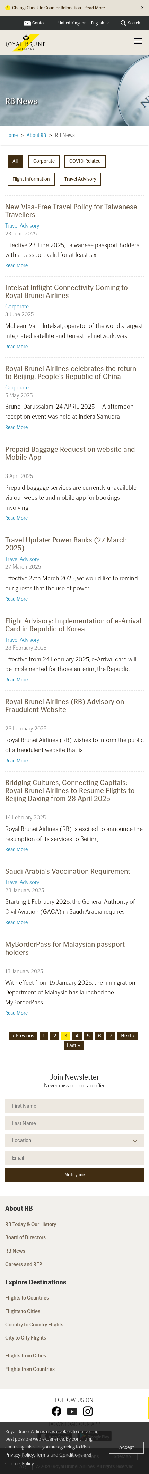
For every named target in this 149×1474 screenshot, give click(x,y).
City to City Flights (26, 1338)
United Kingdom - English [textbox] (81, 23)
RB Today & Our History (30, 1224)
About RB (36, 135)
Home (11, 135)
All (15, 161)
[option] (74, 89)
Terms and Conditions (59, 1455)
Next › (127, 1036)
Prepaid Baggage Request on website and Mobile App (70, 453)
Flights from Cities (25, 1356)
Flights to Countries (27, 1298)
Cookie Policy (19, 1464)
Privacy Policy (19, 1455)
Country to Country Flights (34, 1325)
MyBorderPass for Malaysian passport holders (65, 948)
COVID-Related (85, 161)
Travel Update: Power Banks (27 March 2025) (66, 543)
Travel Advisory (80, 179)
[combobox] (83, 23)
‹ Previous (23, 1036)
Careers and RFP (23, 1264)
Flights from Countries (30, 1369)
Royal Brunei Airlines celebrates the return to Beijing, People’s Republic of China (70, 372)
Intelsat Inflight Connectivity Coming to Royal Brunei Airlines (66, 291)
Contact (39, 23)
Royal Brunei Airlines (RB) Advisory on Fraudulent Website (64, 705)
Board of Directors (25, 1237)
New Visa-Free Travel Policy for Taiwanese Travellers (71, 210)
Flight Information (31, 179)
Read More (16, 266)
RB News (15, 1251)
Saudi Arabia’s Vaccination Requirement (67, 871)
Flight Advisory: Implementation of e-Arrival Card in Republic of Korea (73, 624)
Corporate (44, 161)
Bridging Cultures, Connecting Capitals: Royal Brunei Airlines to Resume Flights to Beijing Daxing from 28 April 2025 (70, 790)
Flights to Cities (22, 1311)
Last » (73, 1045)
